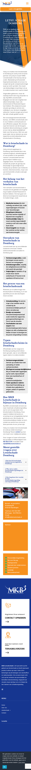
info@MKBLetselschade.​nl (11, 444)
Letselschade (5, 710)
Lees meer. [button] (21, 762)
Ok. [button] (5, 767)
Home (3, 705)
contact (17, 432)
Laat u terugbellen (15, 9)
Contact (4, 712)
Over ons (4, 707)
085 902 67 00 (7, 442)
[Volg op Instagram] (2, 689)
